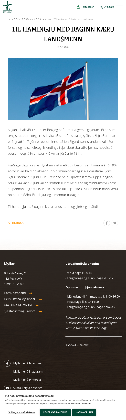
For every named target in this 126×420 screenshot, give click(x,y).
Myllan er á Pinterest (27, 380)
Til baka (17, 223)
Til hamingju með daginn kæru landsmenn (73, 19)
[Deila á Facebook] (106, 223)
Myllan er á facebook (27, 363)
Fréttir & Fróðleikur (24, 19)
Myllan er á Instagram (28, 371)
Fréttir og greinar (44, 19)
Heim (10, 19)
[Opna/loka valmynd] (119, 7)
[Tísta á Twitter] (115, 223)
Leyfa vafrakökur (55, 412)
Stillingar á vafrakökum (21, 412)
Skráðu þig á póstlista (27, 388)
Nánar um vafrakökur (81, 403)
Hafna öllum (84, 412)
